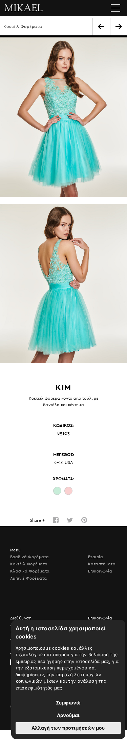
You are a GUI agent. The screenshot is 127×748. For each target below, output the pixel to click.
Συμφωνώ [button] (68, 702)
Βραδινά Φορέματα (29, 557)
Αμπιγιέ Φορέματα (28, 578)
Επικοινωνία (100, 571)
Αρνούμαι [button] (68, 715)
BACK (101, 26)
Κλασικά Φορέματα (30, 571)
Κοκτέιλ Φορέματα (22, 26)
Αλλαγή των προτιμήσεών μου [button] (68, 728)
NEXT (118, 26)
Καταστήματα (101, 564)
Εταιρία (95, 557)
